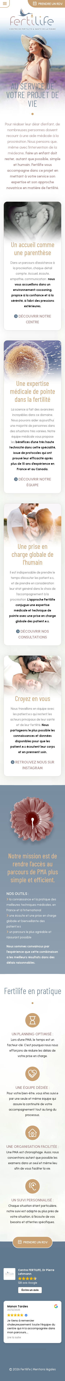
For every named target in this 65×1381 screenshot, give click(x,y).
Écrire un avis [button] (30, 1290)
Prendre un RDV (32, 1242)
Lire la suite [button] (14, 1337)
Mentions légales (44, 1369)
